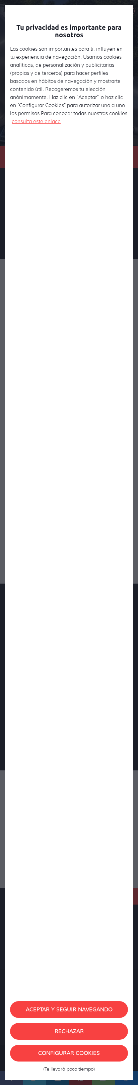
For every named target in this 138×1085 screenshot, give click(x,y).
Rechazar (69, 1031)
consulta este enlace (36, 121)
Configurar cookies (69, 1056)
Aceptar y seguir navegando (69, 1009)
